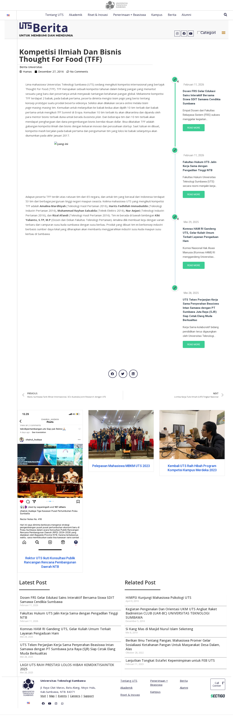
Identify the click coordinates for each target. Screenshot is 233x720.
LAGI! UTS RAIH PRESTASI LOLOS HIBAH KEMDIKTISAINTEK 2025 (67, 667)
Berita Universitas (31, 67)
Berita (172, 15)
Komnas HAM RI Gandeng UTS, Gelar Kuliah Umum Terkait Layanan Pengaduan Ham (65, 631)
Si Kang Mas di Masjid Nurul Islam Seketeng (159, 629)
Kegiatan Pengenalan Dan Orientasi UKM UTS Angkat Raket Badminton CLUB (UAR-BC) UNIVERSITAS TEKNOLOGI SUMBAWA (171, 613)
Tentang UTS (54, 15)
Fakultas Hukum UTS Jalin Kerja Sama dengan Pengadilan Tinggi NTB (199, 166)
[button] (223, 33)
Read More (193, 127)
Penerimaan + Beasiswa (129, 15)
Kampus (156, 15)
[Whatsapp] (62, 703)
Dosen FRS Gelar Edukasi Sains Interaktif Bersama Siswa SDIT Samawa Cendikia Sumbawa (67, 599)
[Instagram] (177, 33)
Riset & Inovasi (98, 15)
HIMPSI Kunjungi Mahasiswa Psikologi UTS (158, 597)
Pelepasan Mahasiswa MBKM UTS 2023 (75, 466)
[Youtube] (191, 33)
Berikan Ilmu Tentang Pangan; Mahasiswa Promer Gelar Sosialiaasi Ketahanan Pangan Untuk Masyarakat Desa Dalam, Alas (173, 644)
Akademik (75, 15)
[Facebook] (184, 33)
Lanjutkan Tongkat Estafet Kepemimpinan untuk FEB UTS (170, 660)
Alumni (186, 15)
